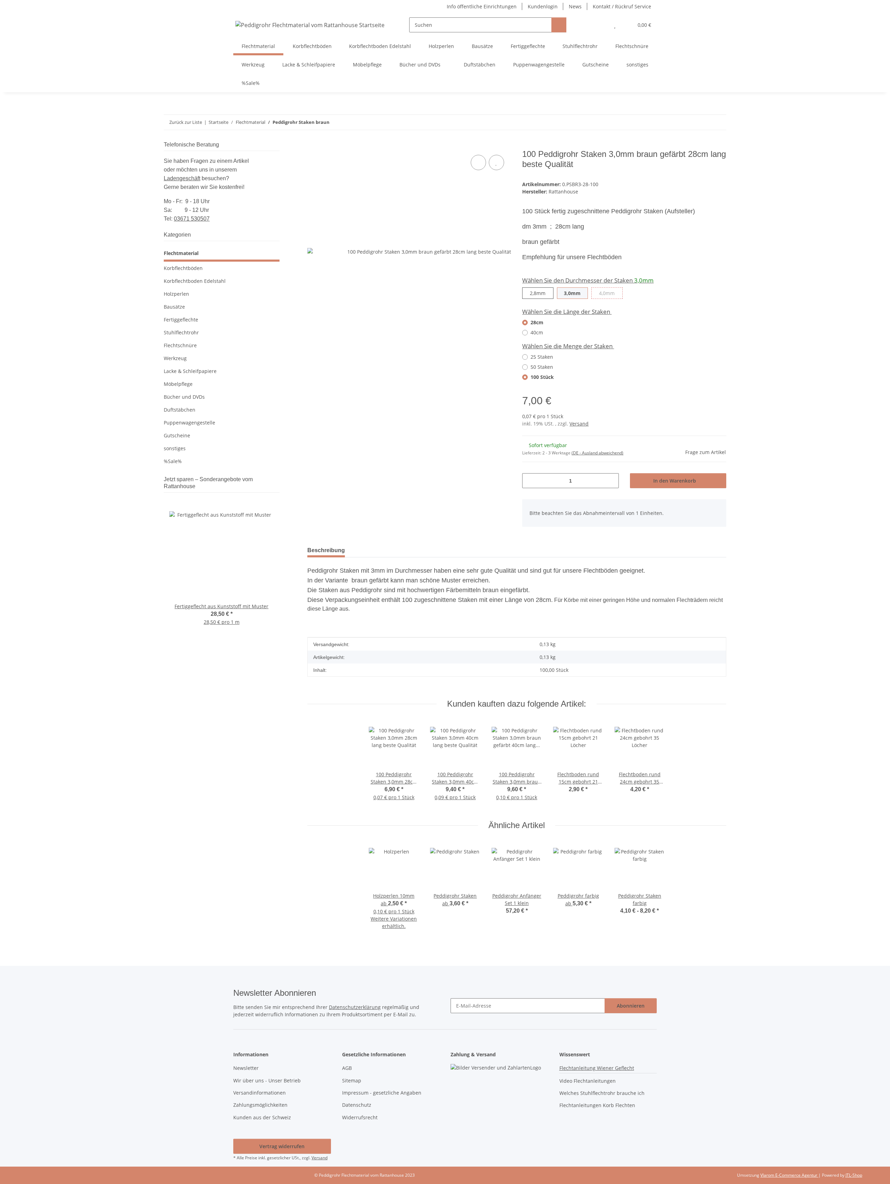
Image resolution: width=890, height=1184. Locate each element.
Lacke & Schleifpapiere (190, 371)
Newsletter (246, 1068)
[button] (600, 25)
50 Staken (542, 367)
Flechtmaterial (181, 253)
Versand (579, 423)
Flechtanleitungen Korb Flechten (597, 1105)
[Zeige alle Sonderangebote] (277, 486)
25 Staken (542, 356)
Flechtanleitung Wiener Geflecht (596, 1068)
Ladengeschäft (182, 178)
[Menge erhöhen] (611, 481)
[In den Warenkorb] (312, 145)
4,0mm (610, 292)
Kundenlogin (543, 6)
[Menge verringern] (530, 481)
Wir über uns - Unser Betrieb (267, 1080)
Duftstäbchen (179, 409)
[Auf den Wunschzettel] (496, 162)
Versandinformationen (259, 1092)
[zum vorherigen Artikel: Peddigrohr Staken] (703, 122)
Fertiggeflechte (181, 319)
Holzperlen (176, 294)
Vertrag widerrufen (282, 1146)
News (575, 6)
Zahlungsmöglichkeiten (260, 1105)
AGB (347, 1068)
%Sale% (173, 461)
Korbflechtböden (183, 268)
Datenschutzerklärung (355, 1007)
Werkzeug (175, 358)
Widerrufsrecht (360, 1117)
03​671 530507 (192, 219)
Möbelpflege (178, 384)
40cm (537, 332)
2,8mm (541, 292)
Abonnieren (631, 1005)
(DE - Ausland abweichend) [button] (597, 453)
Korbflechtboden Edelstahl (195, 281)
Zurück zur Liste (185, 122)
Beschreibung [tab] (326, 550)
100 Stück (542, 377)
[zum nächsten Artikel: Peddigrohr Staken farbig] (718, 122)
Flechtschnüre (180, 345)
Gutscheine (177, 435)
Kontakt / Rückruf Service (622, 6)
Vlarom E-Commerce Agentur (789, 1175)
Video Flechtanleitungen (587, 1081)
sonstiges (175, 448)
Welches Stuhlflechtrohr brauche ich (602, 1093)
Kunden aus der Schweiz (262, 1117)
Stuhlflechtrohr (181, 332)
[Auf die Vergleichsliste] (478, 162)
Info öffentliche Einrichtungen (482, 6)
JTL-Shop (854, 1175)
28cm (537, 322)
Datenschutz (356, 1105)
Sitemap (351, 1080)
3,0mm (576, 292)
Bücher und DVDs (184, 397)
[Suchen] (558, 24)
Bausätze (174, 306)
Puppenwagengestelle (189, 422)
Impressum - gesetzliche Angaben (381, 1092)
